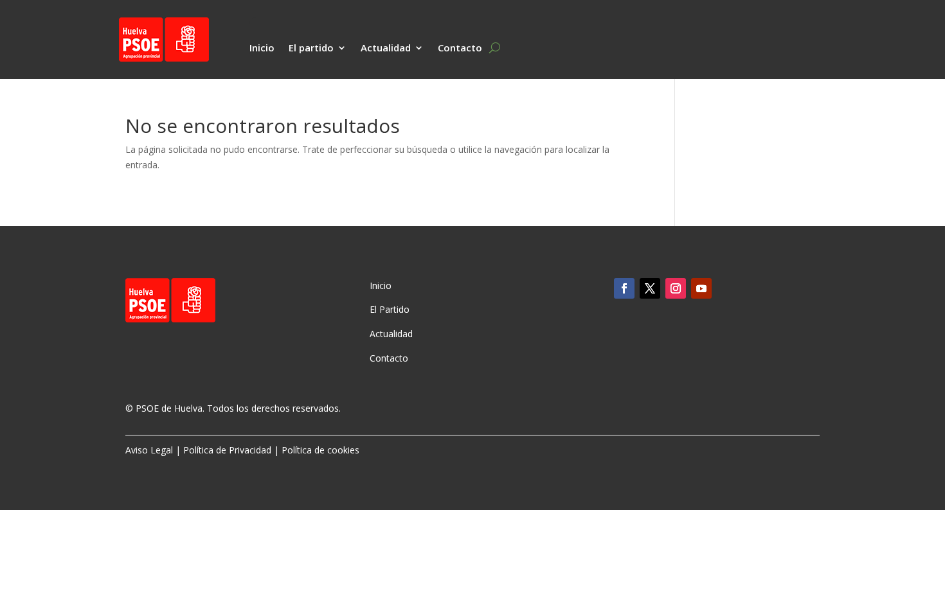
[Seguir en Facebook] (624, 288)
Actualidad (386, 48)
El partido (311, 48)
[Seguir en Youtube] (701, 288)
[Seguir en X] (650, 288)
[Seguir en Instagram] (675, 288)
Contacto (460, 48)
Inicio (261, 48)
